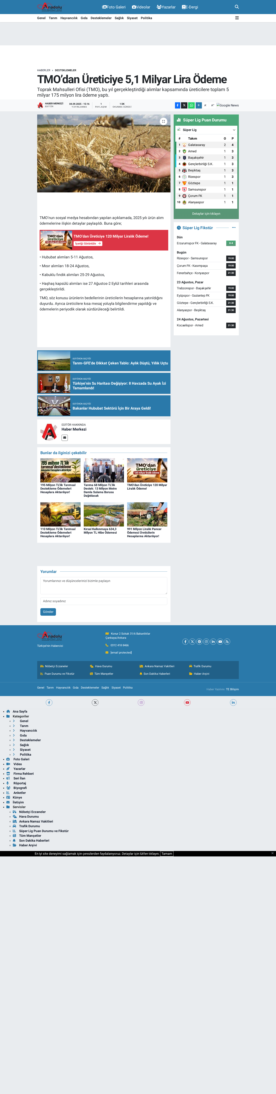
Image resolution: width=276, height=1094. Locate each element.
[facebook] (49, 702)
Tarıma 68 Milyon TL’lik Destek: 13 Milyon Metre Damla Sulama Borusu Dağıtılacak (100, 490)
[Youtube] (220, 642)
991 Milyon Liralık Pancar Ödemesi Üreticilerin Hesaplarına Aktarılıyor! (144, 532)
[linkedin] (233, 702)
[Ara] (237, 7)
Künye (17, 797)
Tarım (53, 18)
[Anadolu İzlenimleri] (51, 7)
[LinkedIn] (213, 642)
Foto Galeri (116, 7)
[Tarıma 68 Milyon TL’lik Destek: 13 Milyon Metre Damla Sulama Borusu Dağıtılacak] (104, 470)
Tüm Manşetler (103, 673)
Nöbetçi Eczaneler (56, 666)
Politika (146, 18)
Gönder (48, 612)
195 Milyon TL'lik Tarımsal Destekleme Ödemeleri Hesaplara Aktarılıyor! (57, 488)
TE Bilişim (232, 689)
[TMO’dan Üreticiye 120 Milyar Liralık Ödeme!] (147, 470)
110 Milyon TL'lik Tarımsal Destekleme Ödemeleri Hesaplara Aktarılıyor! (57, 532)
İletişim (18, 802)
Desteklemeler (101, 18)
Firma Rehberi (23, 773)
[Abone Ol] (228, 105)
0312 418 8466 (120, 645)
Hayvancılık (69, 18)
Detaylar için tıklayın (206, 213)
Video (17, 764)
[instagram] (141, 702)
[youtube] (187, 702)
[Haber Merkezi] (49, 431)
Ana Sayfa (20, 711)
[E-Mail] (65, 438)
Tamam (166, 853)
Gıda (84, 18)
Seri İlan (19, 778)
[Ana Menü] (237, 18)
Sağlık (119, 18)
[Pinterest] (199, 642)
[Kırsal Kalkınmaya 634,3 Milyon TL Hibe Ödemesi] (104, 514)
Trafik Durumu (202, 666)
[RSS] (227, 642)
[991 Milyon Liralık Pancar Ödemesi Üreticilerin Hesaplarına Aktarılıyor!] (147, 514)
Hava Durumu (103, 666)
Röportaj (19, 783)
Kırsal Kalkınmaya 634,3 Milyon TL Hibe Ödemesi (100, 530)
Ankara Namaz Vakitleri (159, 666)
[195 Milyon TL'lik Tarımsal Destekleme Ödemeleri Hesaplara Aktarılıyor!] (60, 470)
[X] (192, 642)
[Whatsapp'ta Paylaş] (191, 105)
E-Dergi (192, 7)
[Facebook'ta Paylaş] (177, 105)
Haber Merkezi (74, 429)
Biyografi (20, 788)
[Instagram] (206, 642)
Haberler (43, 70)
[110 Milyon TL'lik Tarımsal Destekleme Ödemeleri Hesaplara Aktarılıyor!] (60, 514)
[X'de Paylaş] (184, 105)
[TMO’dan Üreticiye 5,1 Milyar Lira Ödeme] (104, 153)
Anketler (19, 793)
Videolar (143, 7)
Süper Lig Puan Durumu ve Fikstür (44, 831)
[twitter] (95, 702)
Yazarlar (169, 7)
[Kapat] (273, 853)
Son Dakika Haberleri (157, 673)
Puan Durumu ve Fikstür (59, 673)
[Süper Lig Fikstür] (234, 228)
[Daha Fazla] (199, 105)
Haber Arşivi (201, 673)
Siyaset (132, 18)
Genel (41, 18)
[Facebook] (185, 642)
